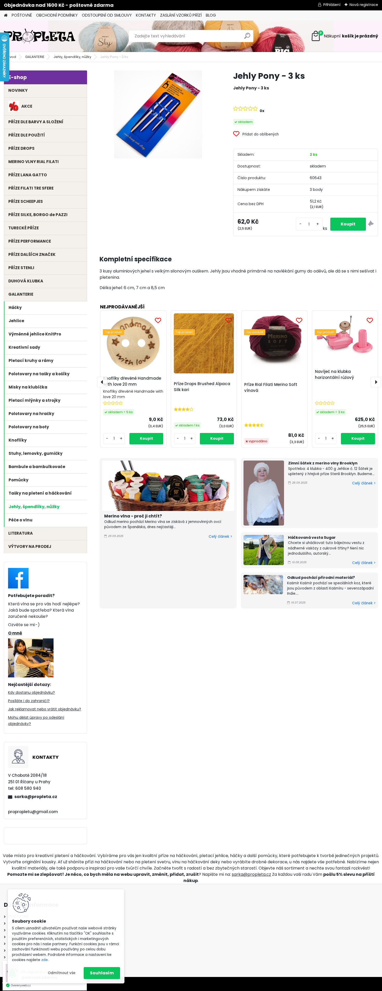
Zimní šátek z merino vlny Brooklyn (323, 463)
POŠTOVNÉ (22, 15)
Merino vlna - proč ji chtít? (133, 516)
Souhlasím (102, 973)
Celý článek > (220, 536)
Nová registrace (364, 4)
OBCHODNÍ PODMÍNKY (57, 15)
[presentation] (102, 382)
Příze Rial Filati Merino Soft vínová (270, 387)
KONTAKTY (146, 15)
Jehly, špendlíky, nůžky (72, 56)
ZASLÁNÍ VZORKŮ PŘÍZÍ (181, 15)
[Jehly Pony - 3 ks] (158, 114)
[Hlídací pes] (371, 224)
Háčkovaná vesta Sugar (312, 537)
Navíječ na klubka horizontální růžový (334, 374)
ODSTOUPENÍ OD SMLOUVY (107, 15)
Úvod (11, 56)
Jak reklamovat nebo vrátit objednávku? (44, 709)
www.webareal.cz (61, 983)
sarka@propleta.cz (35, 797)
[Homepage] (6, 15)
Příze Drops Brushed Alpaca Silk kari (202, 386)
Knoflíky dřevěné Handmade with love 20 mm (132, 381)
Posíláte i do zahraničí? (29, 700)
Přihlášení (331, 4)
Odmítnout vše (61, 972)
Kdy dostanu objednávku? (31, 692)
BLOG (211, 15)
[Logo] (39, 36)
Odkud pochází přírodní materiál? (321, 577)
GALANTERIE (34, 56)
